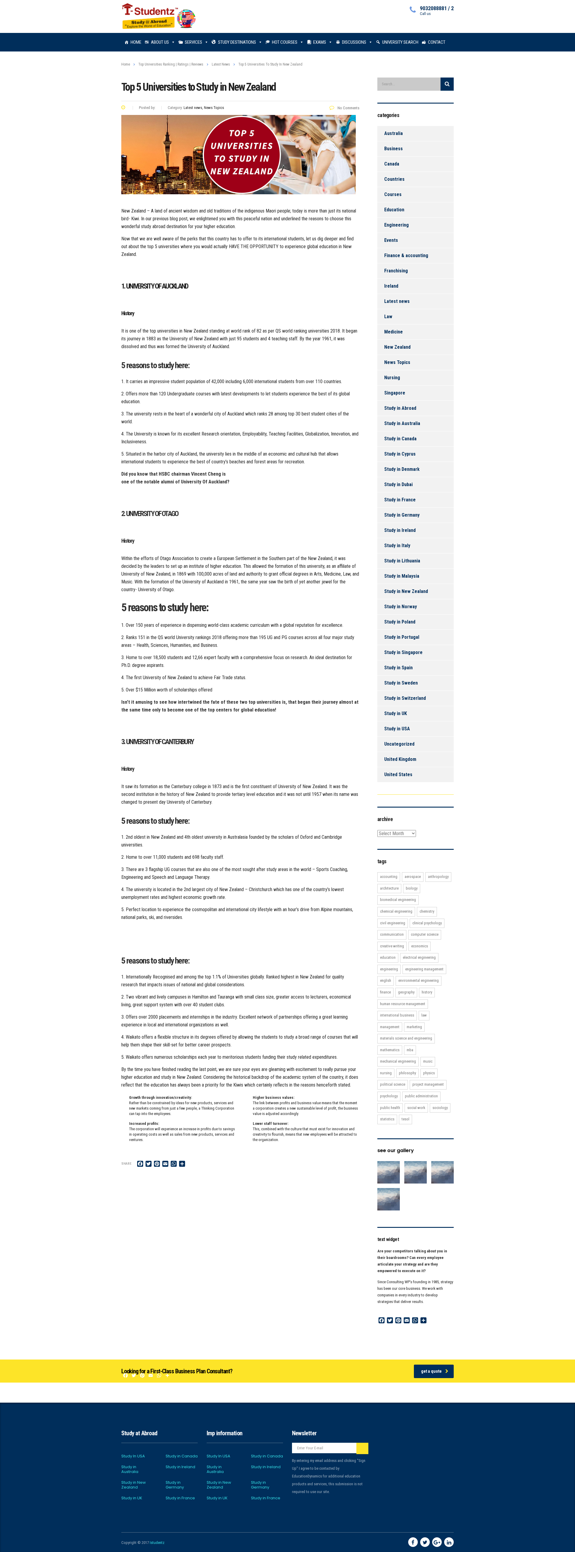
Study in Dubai (398, 484)
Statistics (387, 1119)
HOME (136, 42)
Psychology (389, 1096)
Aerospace (413, 876)
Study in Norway (400, 606)
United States (398, 774)
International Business (397, 1015)
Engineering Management (424, 969)
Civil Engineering (392, 923)
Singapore (394, 393)
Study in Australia (402, 423)
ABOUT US (160, 42)
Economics (419, 946)
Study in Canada (400, 439)
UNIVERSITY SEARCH (400, 42)
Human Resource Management (402, 1004)
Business (393, 148)
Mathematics (390, 1050)
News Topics (397, 362)
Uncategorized (399, 744)
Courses (393, 194)
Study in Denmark (402, 469)
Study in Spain (398, 667)
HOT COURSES (284, 42)
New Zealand (397, 347)
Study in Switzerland (405, 698)
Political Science (392, 1084)
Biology (411, 888)
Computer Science (424, 934)
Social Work (416, 1107)
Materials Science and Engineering (406, 1038)
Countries (394, 179)
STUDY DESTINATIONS (237, 42)
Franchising (396, 271)
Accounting (388, 876)
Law (388, 316)
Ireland (391, 286)
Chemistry (427, 911)
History (427, 992)
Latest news (397, 301)
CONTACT (436, 42)
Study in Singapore (403, 652)
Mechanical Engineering (398, 1061)
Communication (392, 934)
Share (126, 1164)
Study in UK (395, 713)
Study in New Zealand (406, 591)
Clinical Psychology (427, 923)
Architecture (389, 888)
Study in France (400, 500)
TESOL (405, 1119)
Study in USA (397, 729)
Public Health (390, 1107)
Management (390, 1027)
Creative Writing (392, 946)
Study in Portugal (401, 637)
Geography (406, 992)
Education (394, 210)
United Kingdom (400, 759)
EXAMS (319, 42)
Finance (385, 992)
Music (427, 1061)
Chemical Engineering (396, 911)
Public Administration (421, 1096)
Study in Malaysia (401, 576)
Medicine (393, 332)
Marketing (414, 1027)
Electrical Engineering (419, 957)
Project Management (428, 1084)
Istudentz (157, 1542)
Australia (393, 133)
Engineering (396, 225)
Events (391, 240)
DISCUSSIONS (354, 42)
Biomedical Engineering (398, 899)
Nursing (392, 377)
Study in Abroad (400, 408)
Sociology (440, 1107)
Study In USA (133, 1456)
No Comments (348, 108)
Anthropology (438, 876)
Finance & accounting (406, 255)
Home (125, 64)
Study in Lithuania (402, 561)
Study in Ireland (400, 530)
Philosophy (407, 1073)
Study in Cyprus (400, 454)
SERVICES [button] (193, 42)
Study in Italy (397, 545)
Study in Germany (402, 515)
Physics (429, 1073)
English (385, 980)
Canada (391, 164)
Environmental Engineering (418, 980)
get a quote (431, 1371)
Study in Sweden (401, 683)
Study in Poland (399, 622)
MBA (410, 1050)
